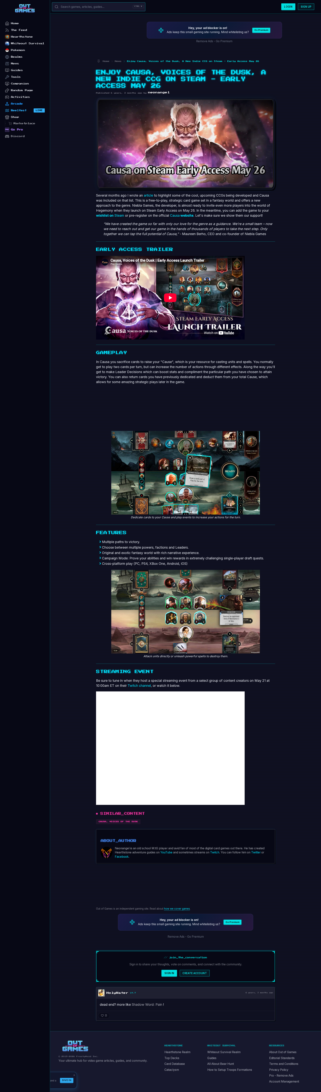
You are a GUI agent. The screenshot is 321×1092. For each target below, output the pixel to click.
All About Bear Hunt (220, 1064)
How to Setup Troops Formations (229, 1070)
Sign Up (306, 6)
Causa (181, 215)
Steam (110, 215)
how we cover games (177, 908)
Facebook (122, 856)
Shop (15, 117)
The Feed (19, 30)
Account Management (284, 1081)
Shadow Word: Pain (147, 1004)
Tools (16, 77)
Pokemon (18, 50)
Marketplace (24, 123)
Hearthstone (22, 37)
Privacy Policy (278, 1070)
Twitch (214, 852)
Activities (20, 97)
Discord (18, 136)
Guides (211, 1058)
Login (288, 6)
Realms (17, 57)
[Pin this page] (98, 61)
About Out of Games (282, 1052)
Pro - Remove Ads (281, 1075)
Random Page (22, 90)
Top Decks (171, 1058)
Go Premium (261, 30)
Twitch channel (139, 686)
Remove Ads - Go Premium (214, 41)
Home (15, 23)
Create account (194, 973)
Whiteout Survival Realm (224, 1052)
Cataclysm (171, 1070)
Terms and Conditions (283, 1064)
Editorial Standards (282, 1058)
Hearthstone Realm (177, 1052)
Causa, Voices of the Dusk (118, 821)
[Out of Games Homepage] (75, 1046)
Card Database (174, 1064)
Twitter (256, 852)
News (15, 63)
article (148, 195)
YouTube (166, 852)
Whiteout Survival (27, 43)
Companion (20, 84)
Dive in (66, 1080)
